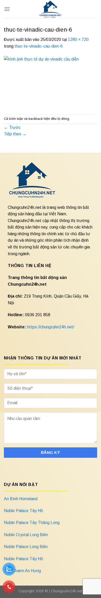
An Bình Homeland (21, 499)
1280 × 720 (78, 39)
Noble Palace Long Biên (26, 546)
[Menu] (7, 9)
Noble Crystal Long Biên (26, 535)
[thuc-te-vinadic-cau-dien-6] (50, 81)
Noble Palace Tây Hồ (23, 510)
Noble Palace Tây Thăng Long (32, 522)
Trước (12, 127)
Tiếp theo (15, 134)
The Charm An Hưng (22, 571)
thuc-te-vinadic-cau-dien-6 (39, 46)
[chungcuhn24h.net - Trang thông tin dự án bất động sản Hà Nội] (50, 9)
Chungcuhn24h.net (66, 591)
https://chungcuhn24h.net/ (50, 327)
